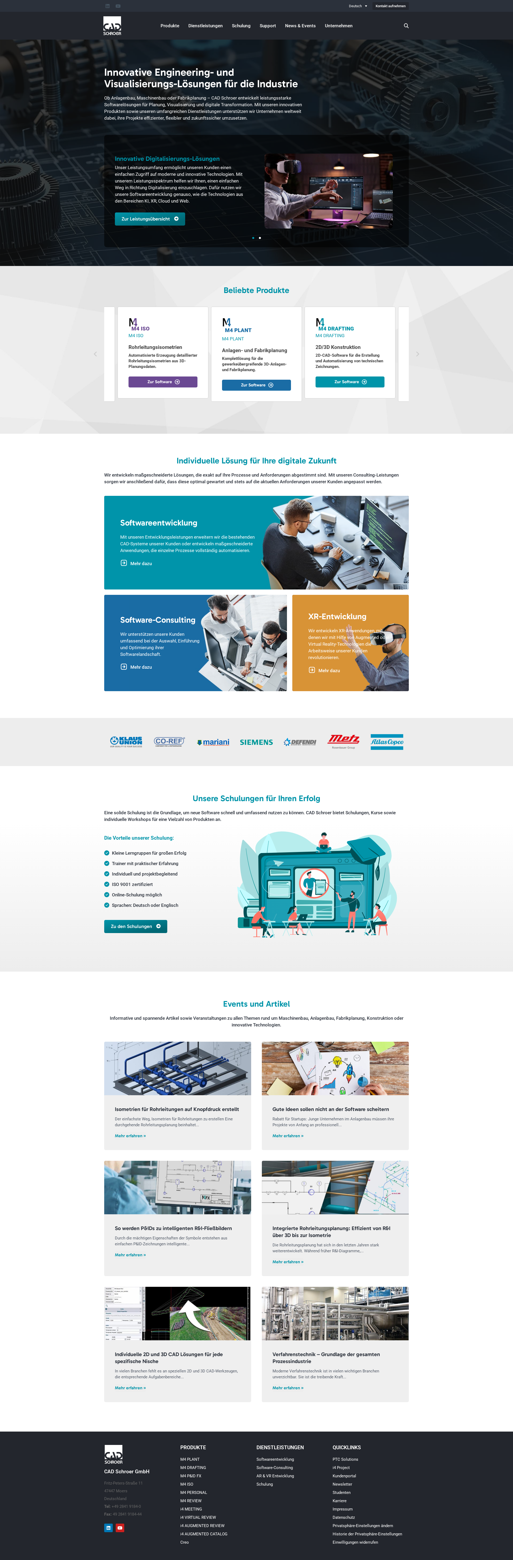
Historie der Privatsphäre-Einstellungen (367, 1534)
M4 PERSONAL (193, 1492)
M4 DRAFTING (193, 1467)
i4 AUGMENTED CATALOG (203, 1534)
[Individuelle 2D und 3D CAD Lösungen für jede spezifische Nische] (177, 1313)
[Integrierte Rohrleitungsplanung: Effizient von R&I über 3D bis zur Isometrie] (335, 1187)
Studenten (342, 1492)
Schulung (241, 25)
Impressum (343, 1509)
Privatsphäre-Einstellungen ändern (363, 1525)
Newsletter (342, 1484)
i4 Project (341, 1467)
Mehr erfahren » (130, 1135)
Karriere (340, 1500)
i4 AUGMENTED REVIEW (202, 1525)
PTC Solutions (345, 1459)
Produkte (170, 25)
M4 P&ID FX (190, 1476)
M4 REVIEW (190, 1500)
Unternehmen (339, 25)
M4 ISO (186, 1484)
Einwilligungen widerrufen (355, 1542)
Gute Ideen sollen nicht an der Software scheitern (331, 1109)
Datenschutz (344, 1517)
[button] (95, 354)
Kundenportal (344, 1476)
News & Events (300, 25)
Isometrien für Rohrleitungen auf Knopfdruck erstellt (177, 1109)
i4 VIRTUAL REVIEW (198, 1517)
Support (268, 25)
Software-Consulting (274, 1467)
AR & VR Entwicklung (275, 1476)
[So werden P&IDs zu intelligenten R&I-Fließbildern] (177, 1187)
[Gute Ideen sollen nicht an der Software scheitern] (335, 1068)
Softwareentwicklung (275, 1459)
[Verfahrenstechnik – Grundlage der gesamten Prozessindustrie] (335, 1313)
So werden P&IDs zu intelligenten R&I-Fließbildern (173, 1228)
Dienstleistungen (205, 25)
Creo (184, 1542)
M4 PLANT (190, 1459)
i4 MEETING (191, 1509)
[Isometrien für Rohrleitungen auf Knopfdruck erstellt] (177, 1068)
